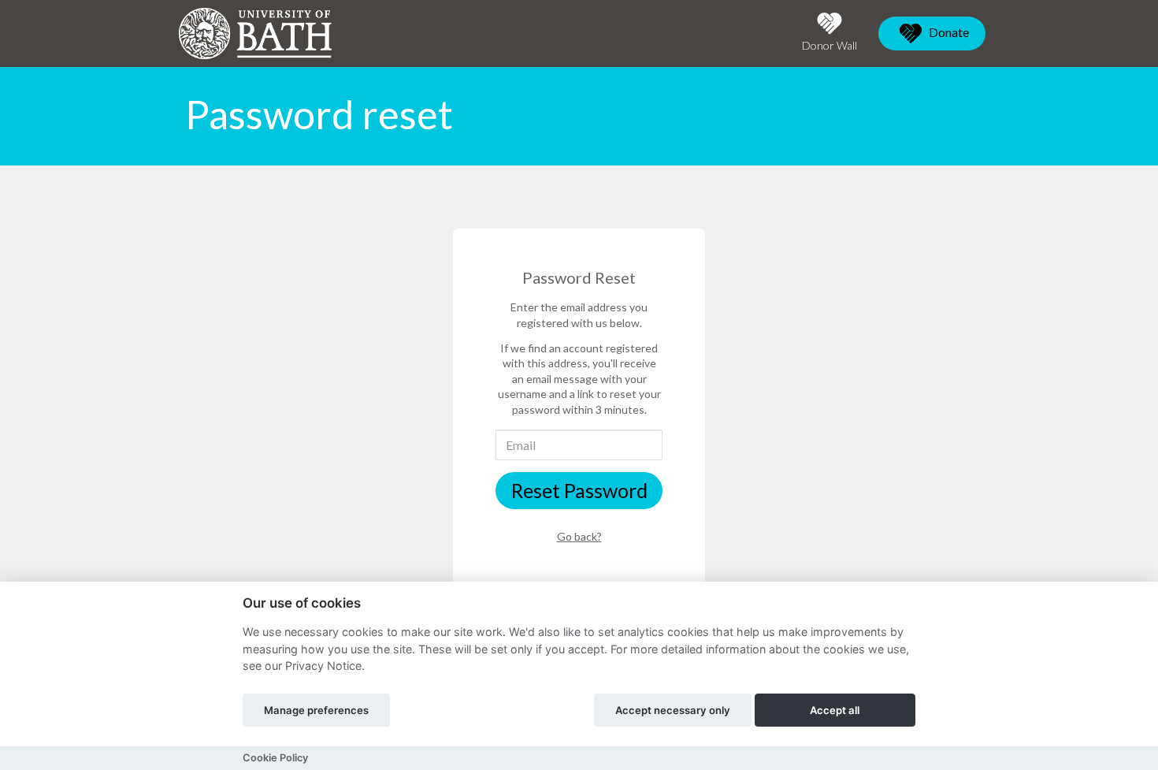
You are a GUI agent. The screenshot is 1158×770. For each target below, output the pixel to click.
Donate (947, 31)
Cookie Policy (275, 758)
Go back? (579, 536)
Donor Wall (829, 45)
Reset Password (579, 490)
